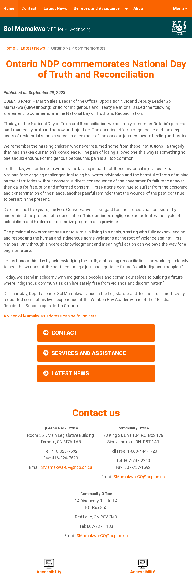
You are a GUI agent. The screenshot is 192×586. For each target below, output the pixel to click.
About (139, 8)
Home (9, 8)
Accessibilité (142, 571)
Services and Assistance (97, 8)
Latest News (55, 8)
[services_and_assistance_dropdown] (126, 8)
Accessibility (49, 571)
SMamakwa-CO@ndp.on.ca (139, 476)
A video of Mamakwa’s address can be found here (50, 315)
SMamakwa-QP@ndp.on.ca (66, 467)
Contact (29, 8)
